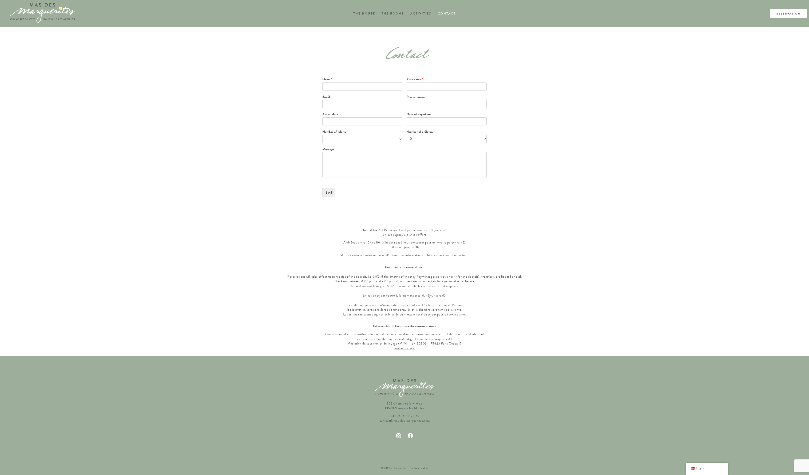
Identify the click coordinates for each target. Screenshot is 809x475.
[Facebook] (410, 435)
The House (364, 13)
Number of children (420, 132)
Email (327, 97)
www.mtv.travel (404, 348)
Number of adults (334, 132)
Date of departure (419, 114)
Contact (447, 13)
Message (328, 149)
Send (329, 192)
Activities (420, 13)
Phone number (416, 97)
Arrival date (330, 114)
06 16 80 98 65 (408, 416)
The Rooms (393, 13)
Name (327, 79)
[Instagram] (398, 435)
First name (415, 79)
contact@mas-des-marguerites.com (404, 420)
